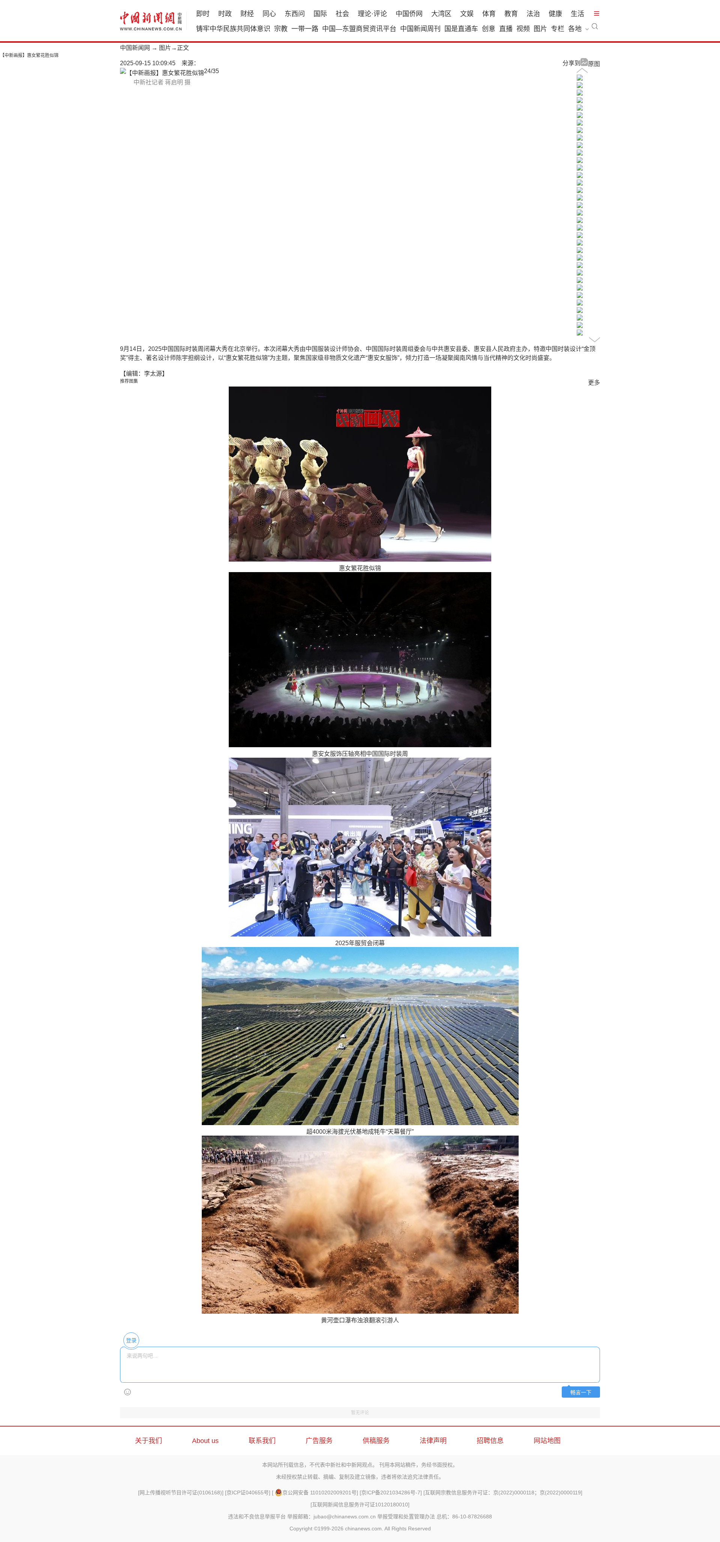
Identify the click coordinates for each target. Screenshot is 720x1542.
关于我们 (148, 1441)
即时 (203, 14)
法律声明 (433, 1441)
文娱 (467, 14)
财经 (247, 14)
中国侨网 (409, 14)
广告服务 (319, 1441)
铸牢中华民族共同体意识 (233, 29)
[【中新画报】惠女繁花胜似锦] (580, 78)
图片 (540, 29)
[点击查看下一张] (162, 73)
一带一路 (304, 29)
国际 (320, 14)
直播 (506, 29)
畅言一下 (580, 1392)
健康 (555, 14)
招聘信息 (490, 1441)
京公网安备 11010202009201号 (319, 1493)
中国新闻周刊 (420, 29)
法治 (533, 14)
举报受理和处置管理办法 (406, 1517)
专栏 (557, 29)
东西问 (295, 14)
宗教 (281, 29)
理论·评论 (372, 14)
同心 (269, 14)
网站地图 (547, 1441)
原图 (594, 64)
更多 (594, 382)
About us (205, 1441)
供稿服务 (376, 1441)
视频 (523, 29)
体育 (489, 14)
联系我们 (262, 1441)
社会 (342, 14)
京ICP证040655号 (247, 1493)
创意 (488, 29)
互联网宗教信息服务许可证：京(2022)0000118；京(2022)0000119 (503, 1493)
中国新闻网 (135, 48)
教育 (511, 14)
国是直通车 (461, 29)
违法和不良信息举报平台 (257, 1517)
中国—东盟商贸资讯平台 (359, 29)
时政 (225, 14)
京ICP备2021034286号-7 (390, 1493)
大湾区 (441, 14)
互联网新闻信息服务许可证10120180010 (360, 1505)
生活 (577, 14)
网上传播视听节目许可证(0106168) (181, 1493)
